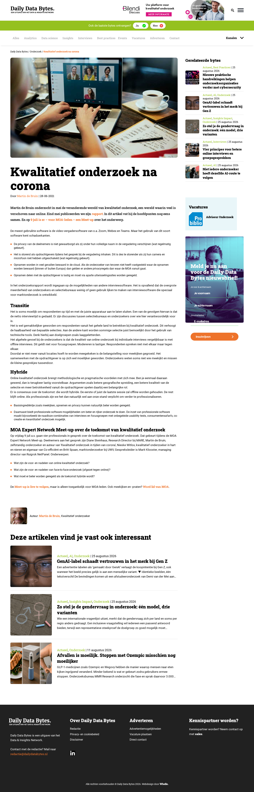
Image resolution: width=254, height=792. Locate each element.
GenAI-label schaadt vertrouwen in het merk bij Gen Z (112, 561)
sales (198, 734)
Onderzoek (82, 556)
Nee (155, 25)
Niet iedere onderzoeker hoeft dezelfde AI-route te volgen (221, 173)
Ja (137, 25)
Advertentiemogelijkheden (145, 728)
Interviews (85, 38)
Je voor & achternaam (201, 287)
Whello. (164, 784)
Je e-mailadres (197, 315)
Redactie (75, 728)
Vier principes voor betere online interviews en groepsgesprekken (222, 153)
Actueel (62, 556)
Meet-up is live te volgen (32, 487)
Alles (16, 38)
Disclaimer (76, 739)
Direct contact (138, 739)
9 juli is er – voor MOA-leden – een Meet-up (62, 220)
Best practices (106, 38)
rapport (97, 214)
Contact (175, 38)
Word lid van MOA (156, 487)
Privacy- (75, 734)
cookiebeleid (91, 734)
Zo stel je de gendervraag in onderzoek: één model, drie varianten (223, 130)
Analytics (30, 38)
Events (122, 38)
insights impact (80, 601)
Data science (49, 38)
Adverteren (157, 38)
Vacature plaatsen (141, 734)
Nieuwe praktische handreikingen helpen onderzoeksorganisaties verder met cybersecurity (222, 81)
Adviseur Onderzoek (219, 217)
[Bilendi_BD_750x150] (172, 19)
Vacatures (138, 38)
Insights (68, 38)
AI (71, 556)
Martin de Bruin (27, 196)
